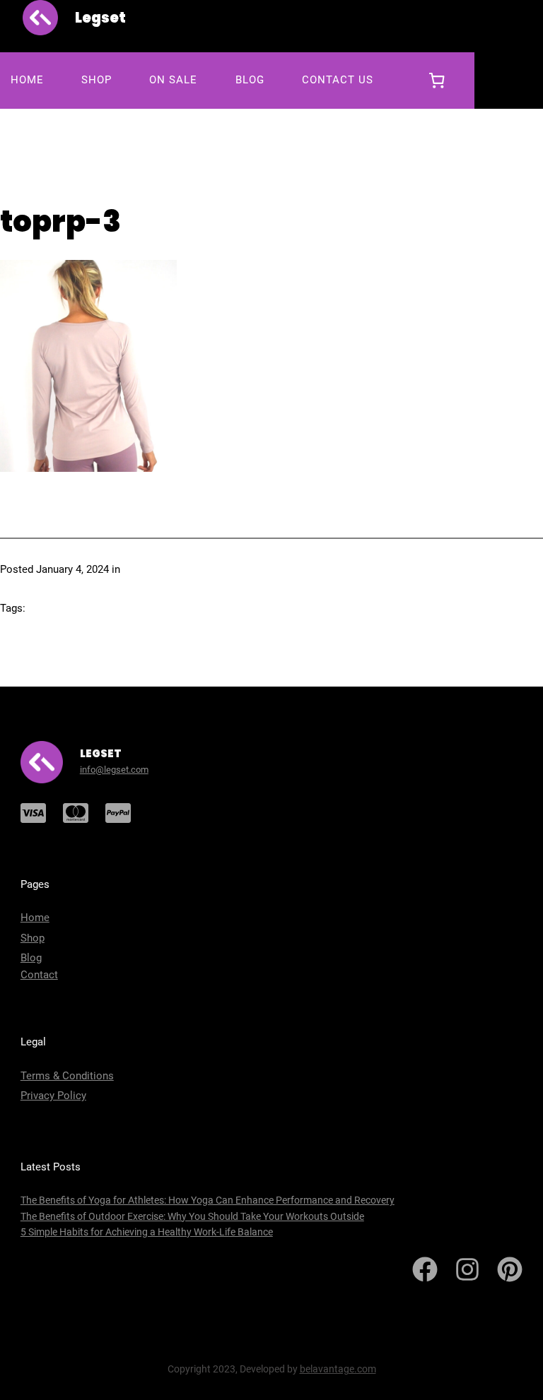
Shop (33, 938)
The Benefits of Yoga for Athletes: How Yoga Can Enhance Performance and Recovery (208, 1200)
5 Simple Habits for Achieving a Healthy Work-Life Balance (147, 1232)
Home (35, 917)
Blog (31, 957)
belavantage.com (338, 1369)
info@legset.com (114, 769)
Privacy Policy (53, 1095)
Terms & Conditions (67, 1075)
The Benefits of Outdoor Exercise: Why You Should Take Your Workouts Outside (192, 1216)
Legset (100, 18)
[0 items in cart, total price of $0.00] (437, 80)
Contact (39, 974)
